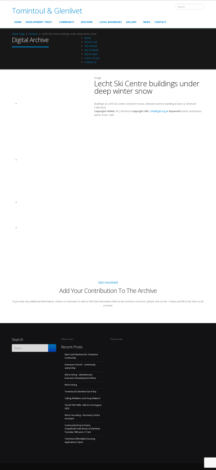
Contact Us (90, 62)
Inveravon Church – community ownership (80, 366)
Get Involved (91, 50)
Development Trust (39, 22)
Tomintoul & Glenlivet (47, 10)
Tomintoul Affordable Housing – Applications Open (80, 440)
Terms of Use (91, 58)
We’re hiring (71, 384)
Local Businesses (110, 22)
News (146, 22)
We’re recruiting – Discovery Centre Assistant (82, 417)
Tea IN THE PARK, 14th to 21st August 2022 (83, 407)
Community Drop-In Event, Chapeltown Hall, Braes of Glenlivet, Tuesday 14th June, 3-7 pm (82, 428)
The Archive (90, 46)
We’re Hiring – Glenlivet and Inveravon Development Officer (80, 376)
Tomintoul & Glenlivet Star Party (80, 391)
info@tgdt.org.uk (159, 111)
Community (67, 22)
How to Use (90, 41)
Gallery (131, 22)
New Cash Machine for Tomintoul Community (81, 356)
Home (17, 22)
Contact (160, 22)
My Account (90, 54)
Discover (87, 22)
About (87, 37)
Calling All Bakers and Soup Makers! (82, 398)
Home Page (18, 33)
